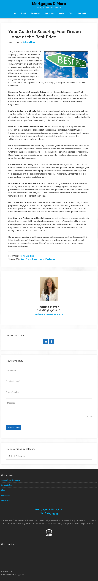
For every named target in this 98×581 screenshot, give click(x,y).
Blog (3, 490)
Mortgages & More (49, 3)
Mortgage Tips (27, 256)
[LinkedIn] (45, 341)
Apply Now (5, 500)
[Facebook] (51, 341)
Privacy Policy (6, 485)
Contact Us (5, 495)
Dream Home (38, 259)
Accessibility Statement (10, 480)
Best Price (26, 259)
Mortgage (50, 259)
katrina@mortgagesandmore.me (49, 314)
